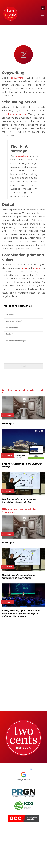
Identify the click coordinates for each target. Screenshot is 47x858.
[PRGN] (23, 793)
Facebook (10, 828)
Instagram (10, 835)
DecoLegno (8, 423)
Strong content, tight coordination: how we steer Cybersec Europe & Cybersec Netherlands (21, 613)
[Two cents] (23, 737)
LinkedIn (10, 831)
